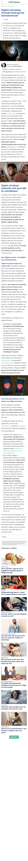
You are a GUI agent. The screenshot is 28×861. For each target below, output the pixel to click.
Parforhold (10, 6)
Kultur (3, 590)
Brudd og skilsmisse (7, 681)
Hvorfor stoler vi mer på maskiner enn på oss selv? (14, 615)
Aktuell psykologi (6, 612)
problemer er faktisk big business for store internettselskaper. (12, 451)
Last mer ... (14, 737)
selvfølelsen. (22, 426)
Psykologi (4, 705)
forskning (4, 245)
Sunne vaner (4, 567)
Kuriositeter (5, 727)
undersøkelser (5, 360)
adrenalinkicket (6, 426)
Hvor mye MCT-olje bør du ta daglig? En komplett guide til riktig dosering (12, 571)
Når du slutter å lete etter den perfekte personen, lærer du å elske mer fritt (12, 661)
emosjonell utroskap (7, 363)
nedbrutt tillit (11, 113)
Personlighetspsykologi (8, 634)
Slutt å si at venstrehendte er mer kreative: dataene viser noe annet (14, 731)
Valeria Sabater (17, 66)
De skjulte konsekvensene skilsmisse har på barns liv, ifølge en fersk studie (13, 685)
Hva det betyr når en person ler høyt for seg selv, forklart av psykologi (13, 638)
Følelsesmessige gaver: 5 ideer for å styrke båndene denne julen (13, 593)
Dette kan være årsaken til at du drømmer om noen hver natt (13, 708)
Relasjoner (4, 6)
